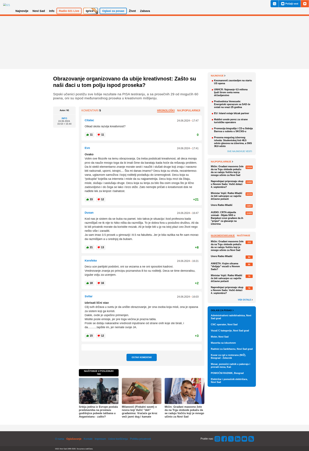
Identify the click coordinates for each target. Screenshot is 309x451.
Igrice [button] (90, 11)
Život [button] (132, 11)
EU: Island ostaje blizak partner (231, 113)
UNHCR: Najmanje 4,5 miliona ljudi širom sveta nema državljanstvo (231, 92)
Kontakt (88, 438)
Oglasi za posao (221, 310)
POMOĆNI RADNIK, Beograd (227, 373)
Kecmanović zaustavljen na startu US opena (233, 82)
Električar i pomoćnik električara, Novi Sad (229, 380)
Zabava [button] (145, 11)
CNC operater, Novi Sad (224, 324)
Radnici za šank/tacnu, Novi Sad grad (232, 349)
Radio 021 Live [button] (69, 11)
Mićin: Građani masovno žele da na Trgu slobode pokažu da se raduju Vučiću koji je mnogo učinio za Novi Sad (184, 411)
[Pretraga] (275, 3)
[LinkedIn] (237, 438)
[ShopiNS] (305, 3)
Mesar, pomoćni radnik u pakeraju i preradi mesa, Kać (230, 365)
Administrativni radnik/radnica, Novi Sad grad (231, 317)
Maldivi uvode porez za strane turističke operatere (231, 121)
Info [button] (51, 11)
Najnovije (217, 76)
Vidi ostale (245, 300)
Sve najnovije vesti (239, 151)
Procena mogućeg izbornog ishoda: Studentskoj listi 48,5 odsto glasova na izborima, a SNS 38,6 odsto (233, 141)
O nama (59, 438)
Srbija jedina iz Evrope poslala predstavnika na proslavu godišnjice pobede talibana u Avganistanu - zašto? (98, 411)
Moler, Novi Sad (220, 336)
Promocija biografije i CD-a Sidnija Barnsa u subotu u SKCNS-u (233, 130)
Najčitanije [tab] (243, 235)
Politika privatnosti (140, 438)
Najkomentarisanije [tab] (223, 235)
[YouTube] (244, 438)
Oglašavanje (73, 438)
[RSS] (251, 438)
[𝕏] (231, 438)
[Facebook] (224, 438)
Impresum (100, 438)
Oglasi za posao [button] (113, 11)
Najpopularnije (221, 161)
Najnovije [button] (21, 11)
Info (64, 118)
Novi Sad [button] (39, 11)
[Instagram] (217, 438)
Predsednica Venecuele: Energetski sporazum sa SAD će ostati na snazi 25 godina (232, 104)
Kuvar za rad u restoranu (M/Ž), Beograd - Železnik (228, 356)
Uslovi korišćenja (118, 438)
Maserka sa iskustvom (223, 342)
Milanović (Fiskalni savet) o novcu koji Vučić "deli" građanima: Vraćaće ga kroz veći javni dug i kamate (139, 411)
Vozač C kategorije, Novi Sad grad (230, 330)
